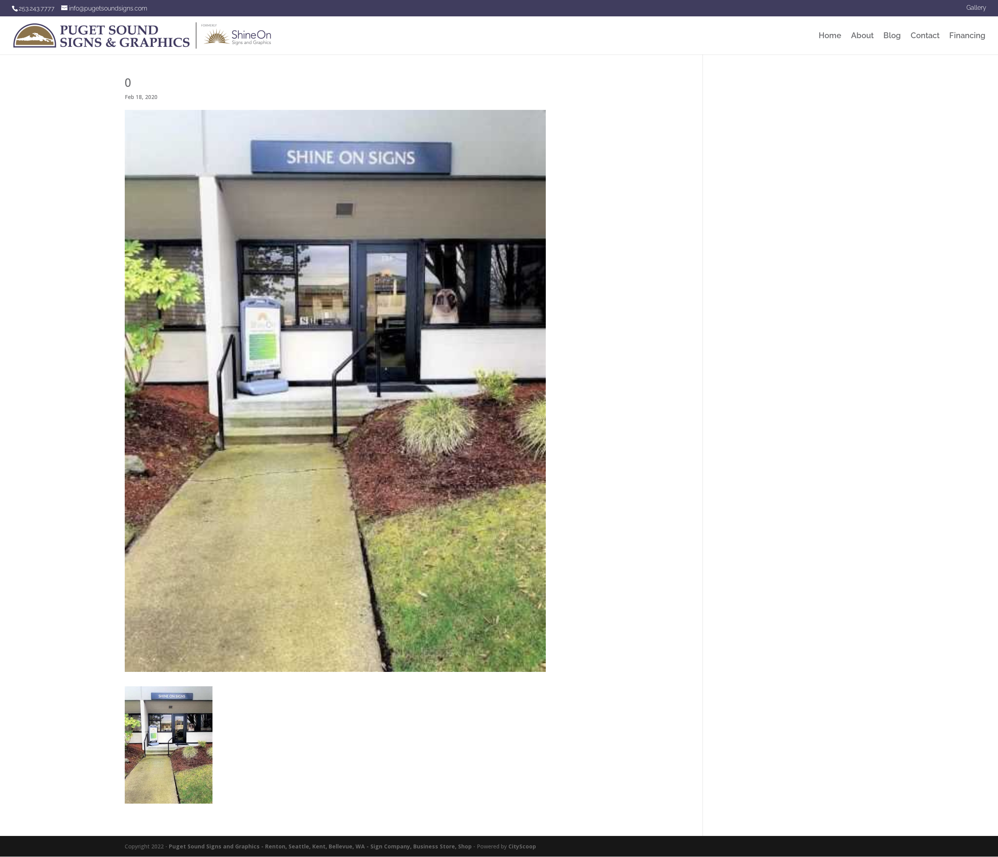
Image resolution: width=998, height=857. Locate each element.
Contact (925, 36)
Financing (967, 36)
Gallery (976, 8)
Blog (892, 36)
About (862, 36)
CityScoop (522, 846)
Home (830, 36)
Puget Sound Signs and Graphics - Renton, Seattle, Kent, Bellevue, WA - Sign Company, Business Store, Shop (320, 846)
